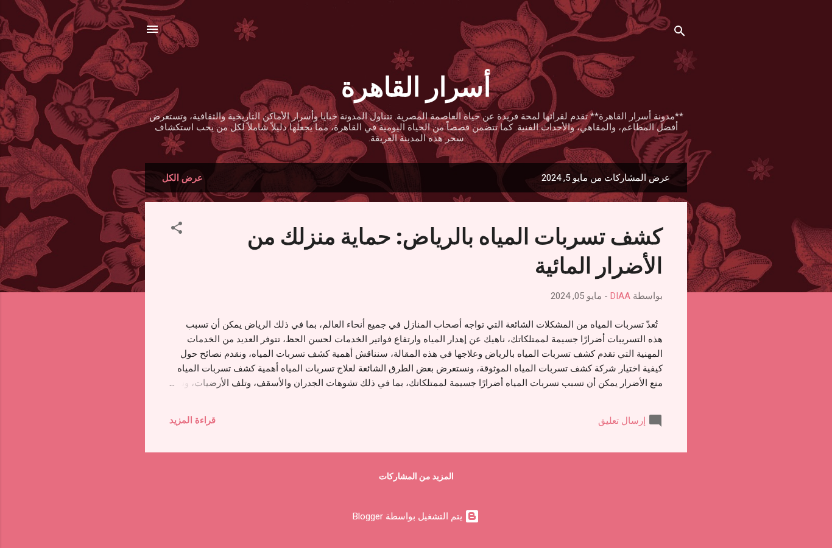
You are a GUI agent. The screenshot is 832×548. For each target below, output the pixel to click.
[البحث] (679, 33)
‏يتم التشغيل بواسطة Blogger (409, 516)
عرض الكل (182, 177)
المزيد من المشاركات (416, 476)
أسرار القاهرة (416, 85)
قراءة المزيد (192, 420)
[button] (176, 229)
